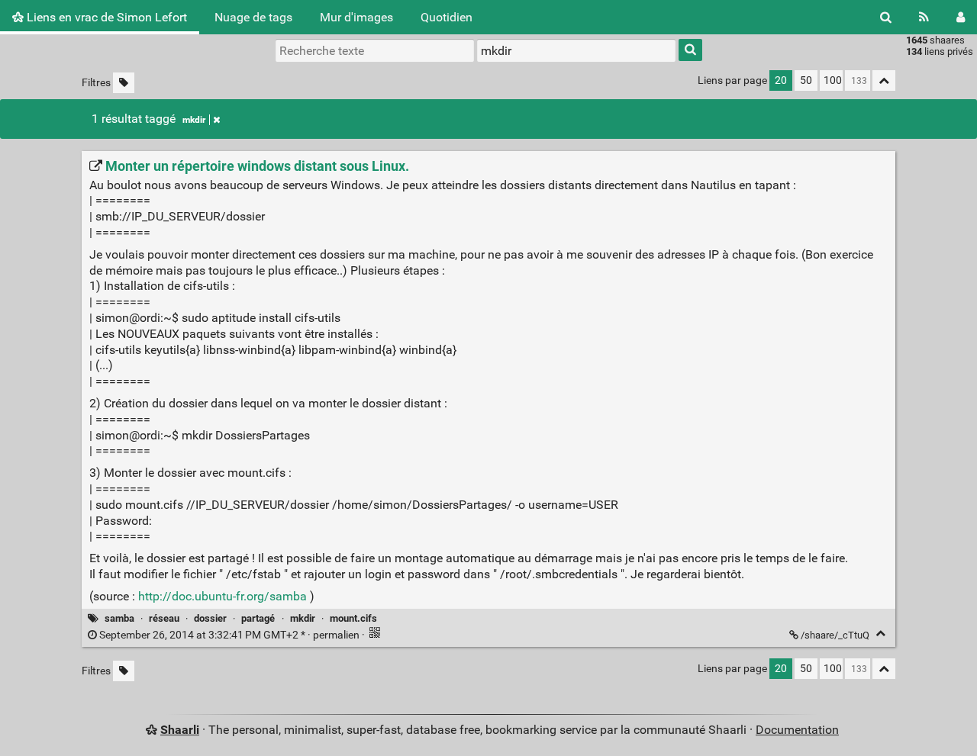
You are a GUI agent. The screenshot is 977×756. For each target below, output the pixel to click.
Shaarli (179, 729)
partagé (258, 618)
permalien (229, 635)
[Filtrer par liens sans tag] (123, 82)
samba (119, 618)
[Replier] (880, 634)
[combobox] (576, 50)
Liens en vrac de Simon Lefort (105, 17)
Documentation (797, 729)
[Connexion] (960, 17)
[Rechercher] (886, 17)
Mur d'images (356, 17)
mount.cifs (353, 618)
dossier (210, 618)
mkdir (193, 119)
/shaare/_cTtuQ (835, 635)
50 (806, 80)
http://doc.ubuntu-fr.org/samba (222, 596)
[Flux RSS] (924, 17)
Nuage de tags (253, 17)
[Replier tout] (883, 80)
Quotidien (446, 17)
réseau (164, 618)
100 (833, 80)
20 (781, 80)
